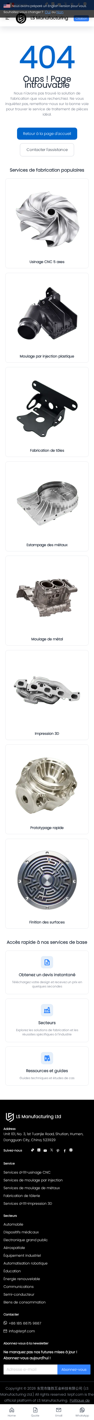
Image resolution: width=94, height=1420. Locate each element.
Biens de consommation (25, 1302)
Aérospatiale (14, 1247)
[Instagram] (71, 1151)
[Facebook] (65, 1151)
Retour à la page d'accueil (47, 133)
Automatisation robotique (26, 1263)
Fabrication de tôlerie (22, 1195)
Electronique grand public (26, 1239)
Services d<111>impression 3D (28, 1203)
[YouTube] (45, 1151)
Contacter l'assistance (47, 149)
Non (59, 12)
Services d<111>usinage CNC (27, 1172)
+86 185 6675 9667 (25, 1323)
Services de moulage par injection (33, 1180)
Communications (19, 1286)
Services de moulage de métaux (32, 1187)
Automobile (13, 1224)
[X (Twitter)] (51, 1151)
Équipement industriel (22, 1255)
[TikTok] (32, 1151)
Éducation (12, 1271)
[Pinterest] (58, 1151)
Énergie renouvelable (22, 1278)
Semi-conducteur (19, 1294)
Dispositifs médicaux (21, 1232)
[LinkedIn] (39, 1151)
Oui (48, 12)
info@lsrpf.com (22, 1331)
